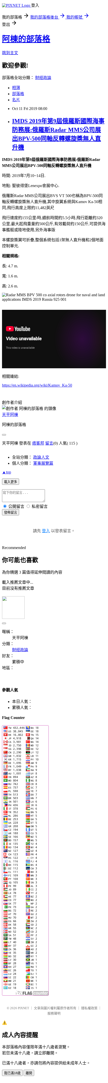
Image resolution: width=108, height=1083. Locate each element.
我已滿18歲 (12, 1073)
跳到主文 (10, 53)
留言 (49, 443)
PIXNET (23, 1008)
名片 (16, 100)
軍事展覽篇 (43, 463)
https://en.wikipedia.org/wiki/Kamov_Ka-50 (37, 385)
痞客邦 (38, 443)
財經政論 (43, 78)
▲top (6, 472)
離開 (29, 1073)
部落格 (18, 94)
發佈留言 (10, 512)
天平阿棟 (10, 414)
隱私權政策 (89, 1008)
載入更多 (10, 482)
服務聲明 (54, 1013)
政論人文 (41, 457)
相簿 (16, 88)
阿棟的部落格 (26, 38)
